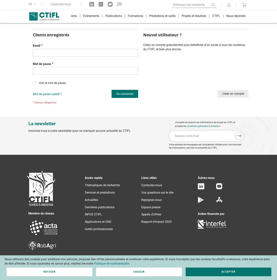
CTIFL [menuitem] (216, 16)
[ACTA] (43, 235)
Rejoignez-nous (151, 200)
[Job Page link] (119, 4)
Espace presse (150, 207)
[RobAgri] (42, 249)
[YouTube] (219, 188)
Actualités (91, 200)
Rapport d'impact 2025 (156, 222)
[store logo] (45, 16)
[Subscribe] (239, 136)
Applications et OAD (98, 222)
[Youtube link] (110, 4)
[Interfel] (212, 228)
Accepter (228, 271)
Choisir (139, 271)
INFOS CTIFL (93, 214)
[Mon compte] (228, 5)
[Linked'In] (201, 188)
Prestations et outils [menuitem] (162, 16)
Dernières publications (99, 207)
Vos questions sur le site (157, 192)
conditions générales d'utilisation (204, 126)
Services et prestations (100, 192)
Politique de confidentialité (111, 263)
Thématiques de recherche (102, 185)
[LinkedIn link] (91, 4)
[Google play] (201, 202)
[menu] (158, 16)
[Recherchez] (210, 5)
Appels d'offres (151, 214)
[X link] (101, 4)
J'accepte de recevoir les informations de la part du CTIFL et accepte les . (205, 124)
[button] (32, 4)
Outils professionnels (99, 229)
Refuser (49, 271)
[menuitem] (74, 16)
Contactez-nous (61, 4)
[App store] (219, 202)
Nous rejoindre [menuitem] (236, 16)
